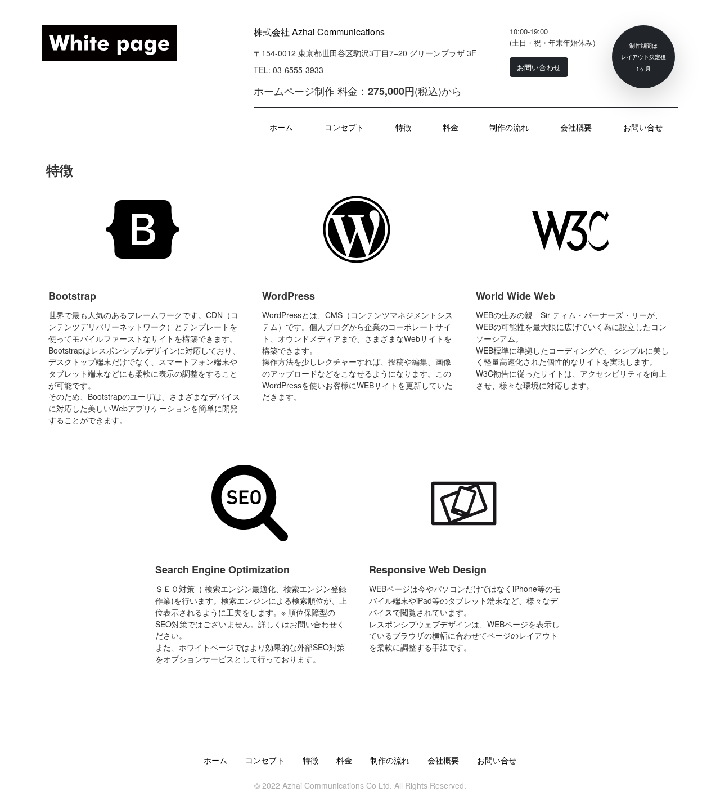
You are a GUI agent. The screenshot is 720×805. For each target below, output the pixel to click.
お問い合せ (643, 127)
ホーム (281, 127)
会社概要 (576, 127)
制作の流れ (509, 127)
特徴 (403, 127)
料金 (450, 127)
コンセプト (344, 127)
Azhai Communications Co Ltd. (336, 785)
